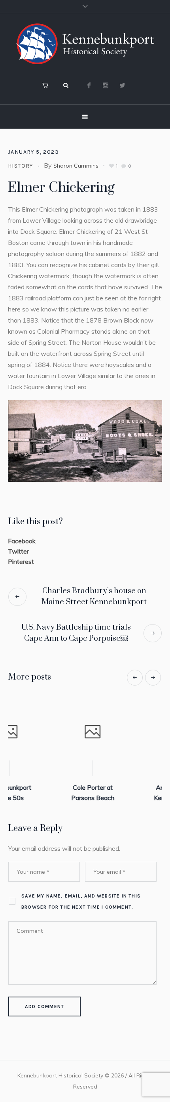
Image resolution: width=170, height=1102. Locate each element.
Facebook (22, 541)
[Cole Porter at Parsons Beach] (54, 732)
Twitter (18, 551)
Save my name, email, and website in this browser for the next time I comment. (81, 901)
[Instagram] (105, 85)
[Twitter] (122, 85)
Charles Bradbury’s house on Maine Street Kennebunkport (94, 596)
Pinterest (21, 561)
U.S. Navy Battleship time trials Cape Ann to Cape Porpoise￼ (76, 633)
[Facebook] (89, 85)
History (20, 165)
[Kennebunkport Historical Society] (85, 44)
